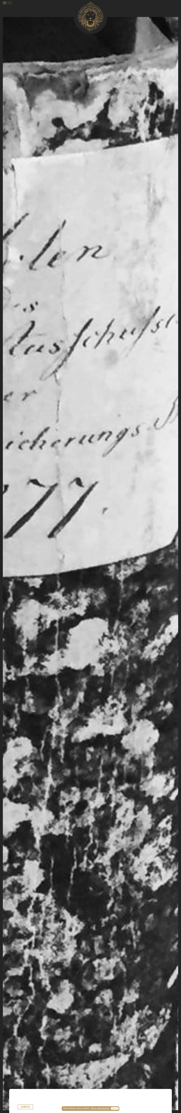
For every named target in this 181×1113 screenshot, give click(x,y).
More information (100, 1108)
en (9, 3)
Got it (115, 1108)
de (4, 3)
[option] (90, 563)
